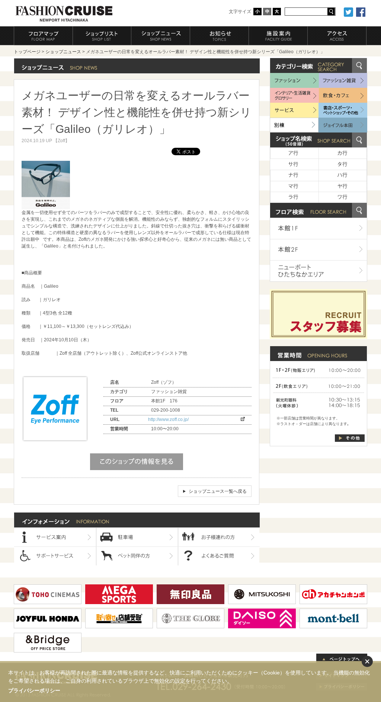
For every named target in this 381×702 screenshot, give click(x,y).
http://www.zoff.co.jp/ (168, 419)
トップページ (27, 51)
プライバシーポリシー (34, 690)
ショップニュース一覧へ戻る (218, 491)
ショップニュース (63, 51)
